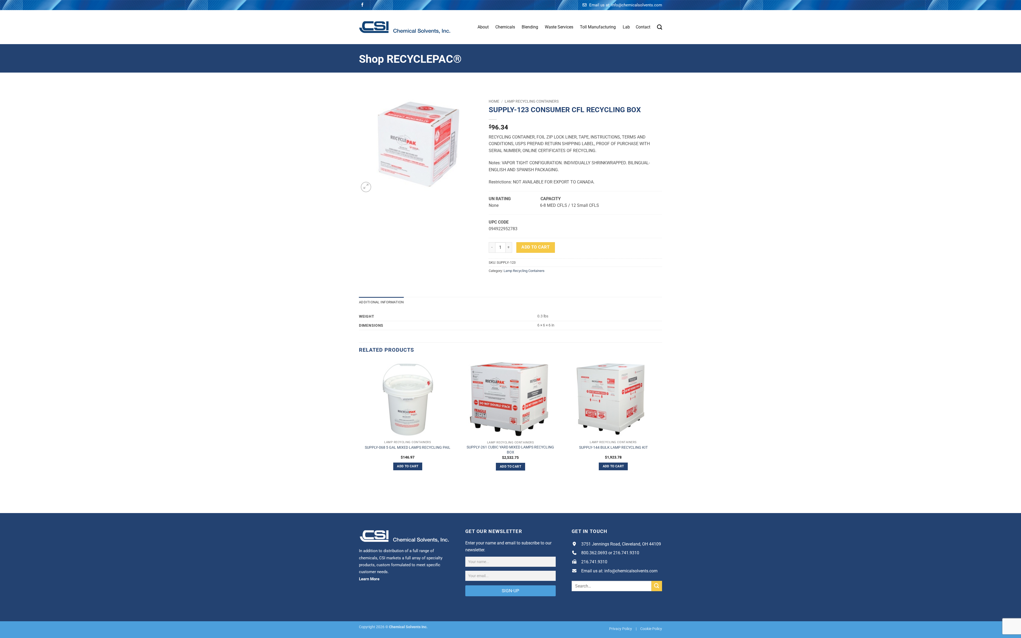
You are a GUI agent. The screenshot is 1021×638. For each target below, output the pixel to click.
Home (494, 101)
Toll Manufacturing (598, 27)
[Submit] (656, 586)
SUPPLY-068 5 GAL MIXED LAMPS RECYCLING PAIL (407, 447)
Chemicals (505, 27)
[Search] (659, 27)
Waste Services (559, 27)
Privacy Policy (620, 629)
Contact (643, 27)
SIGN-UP (510, 590)
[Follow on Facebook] (362, 5)
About (483, 27)
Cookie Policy (651, 629)
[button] (366, 187)
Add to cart (535, 247)
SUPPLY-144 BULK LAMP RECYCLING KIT (613, 447)
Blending (530, 27)
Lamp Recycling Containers (532, 101)
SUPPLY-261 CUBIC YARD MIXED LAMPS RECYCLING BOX (510, 450)
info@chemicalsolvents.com (636, 5)
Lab (626, 27)
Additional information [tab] (381, 302)
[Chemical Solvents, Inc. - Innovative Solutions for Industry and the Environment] (405, 27)
